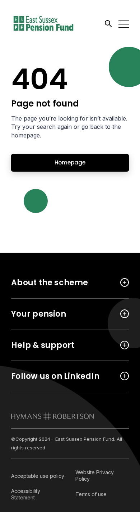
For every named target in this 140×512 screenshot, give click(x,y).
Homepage (70, 162)
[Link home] (43, 23)
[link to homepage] (52, 416)
